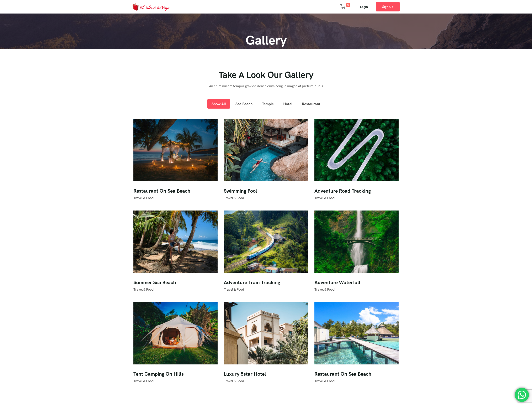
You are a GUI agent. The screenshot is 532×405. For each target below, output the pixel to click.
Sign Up (387, 7)
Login (364, 7)
